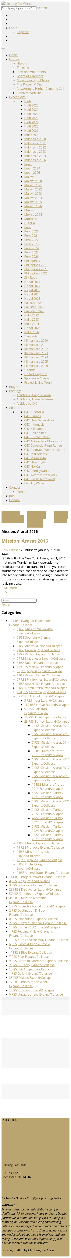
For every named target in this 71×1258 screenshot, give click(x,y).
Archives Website (29, 93)
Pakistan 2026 (34, 311)
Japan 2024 (32, 168)
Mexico (29, 210)
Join (12, 496)
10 (33, 751)
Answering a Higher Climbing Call (40, 88)
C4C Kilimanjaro (35, 429)
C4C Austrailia (34, 412)
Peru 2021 (31, 235)
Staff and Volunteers (31, 72)
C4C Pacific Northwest (39, 479)
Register (23, 32)
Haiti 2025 (31, 126)
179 (19, 654)
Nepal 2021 (32, 282)
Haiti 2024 (31, 122)
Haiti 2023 (31, 118)
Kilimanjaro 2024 (36, 357)
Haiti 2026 (31, 130)
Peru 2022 (31, 240)
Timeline (23, 67)
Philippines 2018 (36, 265)
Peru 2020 (31, 231)
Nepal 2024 (32, 294)
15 (18, 847)
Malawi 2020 (33, 181)
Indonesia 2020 (35, 139)
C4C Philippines (35, 433)
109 (11, 621)
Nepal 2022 (32, 286)
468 (11, 898)
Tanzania (30, 336)
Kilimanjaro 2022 (36, 349)
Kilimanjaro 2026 (36, 366)
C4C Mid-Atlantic (36, 454)
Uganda (29, 370)
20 (10, 965)
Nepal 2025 (32, 298)
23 (10, 923)
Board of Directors (30, 76)
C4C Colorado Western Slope (44, 450)
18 (10, 927)
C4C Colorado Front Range (43, 445)
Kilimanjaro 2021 (36, 345)
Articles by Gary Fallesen (34, 395)
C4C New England (36, 462)
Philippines (32, 261)
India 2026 (31, 332)
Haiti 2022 (31, 114)
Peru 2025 (31, 252)
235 (11, 889)
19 (26, 717)
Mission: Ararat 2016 (25, 541)
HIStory (9, 1132)
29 (26, 721)
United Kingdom (35, 374)
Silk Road (30, 277)
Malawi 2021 (33, 185)
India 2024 (31, 324)
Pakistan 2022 (34, 303)
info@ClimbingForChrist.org (21, 1191)
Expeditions (17, 97)
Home (13, 55)
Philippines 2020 (36, 269)
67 (18, 679)
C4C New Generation (39, 420)
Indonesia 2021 (35, 143)
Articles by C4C (27, 403)
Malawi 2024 (33, 198)
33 (10, 978)
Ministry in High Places (33, 80)
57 (26, 709)
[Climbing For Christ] (17, 4)
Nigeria (29, 223)
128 (19, 692)
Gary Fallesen (11, 550)
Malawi (29, 177)
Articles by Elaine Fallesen (35, 399)
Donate (22, 492)
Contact (14, 487)
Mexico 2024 (33, 214)
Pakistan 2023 (34, 307)
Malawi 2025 (33, 202)
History (14, 59)
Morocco (30, 219)
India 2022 (31, 315)
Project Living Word (38, 382)
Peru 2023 (31, 244)
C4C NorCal (32, 466)
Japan (28, 164)
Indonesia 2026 (35, 160)
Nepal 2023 (32, 290)
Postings (15, 391)
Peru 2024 (31, 248)
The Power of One (30, 84)
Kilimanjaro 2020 (36, 340)
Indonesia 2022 (35, 147)
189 (26, 705)
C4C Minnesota (35, 458)
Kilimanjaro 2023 (36, 353)
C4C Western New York (40, 475)
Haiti (27, 101)
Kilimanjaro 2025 (36, 361)
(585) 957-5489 (12, 1184)
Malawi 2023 (33, 193)
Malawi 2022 (33, 189)
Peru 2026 (31, 256)
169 (19, 667)
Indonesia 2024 (35, 156)
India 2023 (31, 319)
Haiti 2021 (31, 109)
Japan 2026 (32, 172)
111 (11, 952)
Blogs (8, 1145)
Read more (9, 588)
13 (18, 860)
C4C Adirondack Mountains (43, 441)
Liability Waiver (35, 483)
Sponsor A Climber (37, 378)
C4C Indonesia (34, 424)
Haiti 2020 (31, 105)
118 (19, 675)
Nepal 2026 (32, 328)
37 (10, 885)
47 (18, 696)
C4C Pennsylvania (36, 471)
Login (13, 28)
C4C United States (37, 437)
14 (10, 969)
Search (42, 8)
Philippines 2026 (36, 273)
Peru (27, 227)
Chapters (15, 408)
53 (18, 671)
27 (18, 658)
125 (11, 982)
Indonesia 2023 (35, 151)
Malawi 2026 (33, 206)
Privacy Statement (26, 1254)
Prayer (14, 387)
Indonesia (31, 135)
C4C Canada (32, 416)
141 (11, 877)
